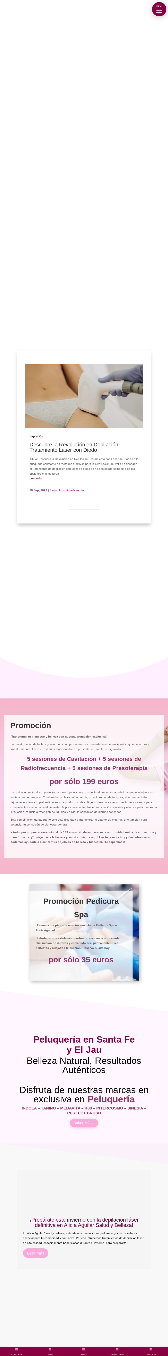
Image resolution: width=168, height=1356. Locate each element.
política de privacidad (40, 867)
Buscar (84, 1354)
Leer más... (37, 478)
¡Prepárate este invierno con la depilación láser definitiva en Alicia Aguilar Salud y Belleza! (84, 1269)
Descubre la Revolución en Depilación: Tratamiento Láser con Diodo (75, 447)
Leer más (35, 1300)
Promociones (117, 1354)
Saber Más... (84, 1170)
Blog (50, 1354)
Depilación (36, 436)
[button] (159, 9)
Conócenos (16, 1354)
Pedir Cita (151, 1354)
